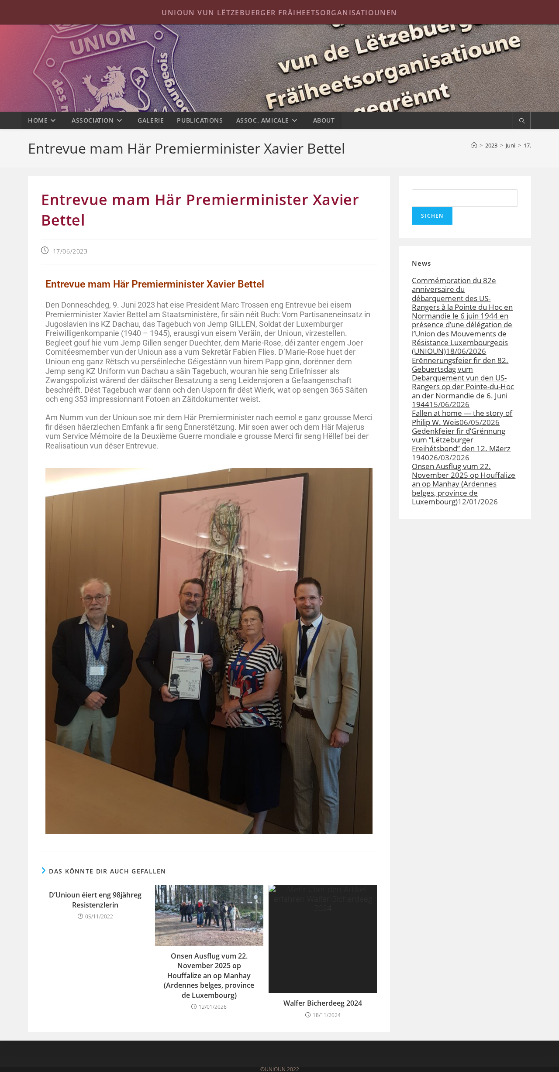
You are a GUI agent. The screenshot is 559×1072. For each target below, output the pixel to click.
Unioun (279, 68)
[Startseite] (474, 145)
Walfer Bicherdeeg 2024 (322, 1003)
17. (527, 145)
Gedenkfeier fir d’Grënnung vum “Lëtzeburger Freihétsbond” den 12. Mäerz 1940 (461, 444)
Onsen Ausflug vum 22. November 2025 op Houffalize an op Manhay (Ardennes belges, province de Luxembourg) (209, 975)
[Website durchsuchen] (522, 121)
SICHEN (432, 215)
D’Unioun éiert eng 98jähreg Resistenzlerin (95, 899)
